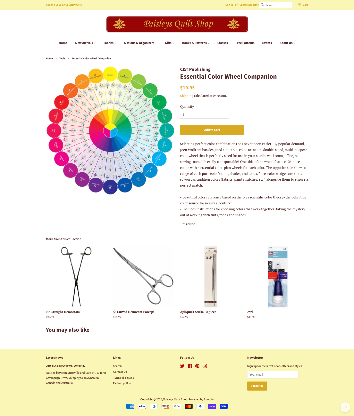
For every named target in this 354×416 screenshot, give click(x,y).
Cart (305, 5)
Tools (62, 58)
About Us (286, 43)
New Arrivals (84, 43)
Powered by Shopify (201, 399)
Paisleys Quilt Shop (175, 399)
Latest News (54, 357)
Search (117, 366)
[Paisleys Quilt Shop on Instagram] (204, 367)
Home (63, 43)
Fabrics (109, 43)
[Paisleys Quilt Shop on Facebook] (189, 367)
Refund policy (122, 383)
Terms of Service (123, 377)
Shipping (186, 95)
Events (267, 43)
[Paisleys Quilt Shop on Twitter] (182, 367)
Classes (222, 43)
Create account (249, 5)
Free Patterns (245, 43)
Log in (229, 5)
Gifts (168, 43)
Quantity (187, 106)
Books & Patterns (194, 43)
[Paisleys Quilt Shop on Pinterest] (197, 367)
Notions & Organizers (139, 43)
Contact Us (120, 372)
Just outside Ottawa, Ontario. (65, 366)
